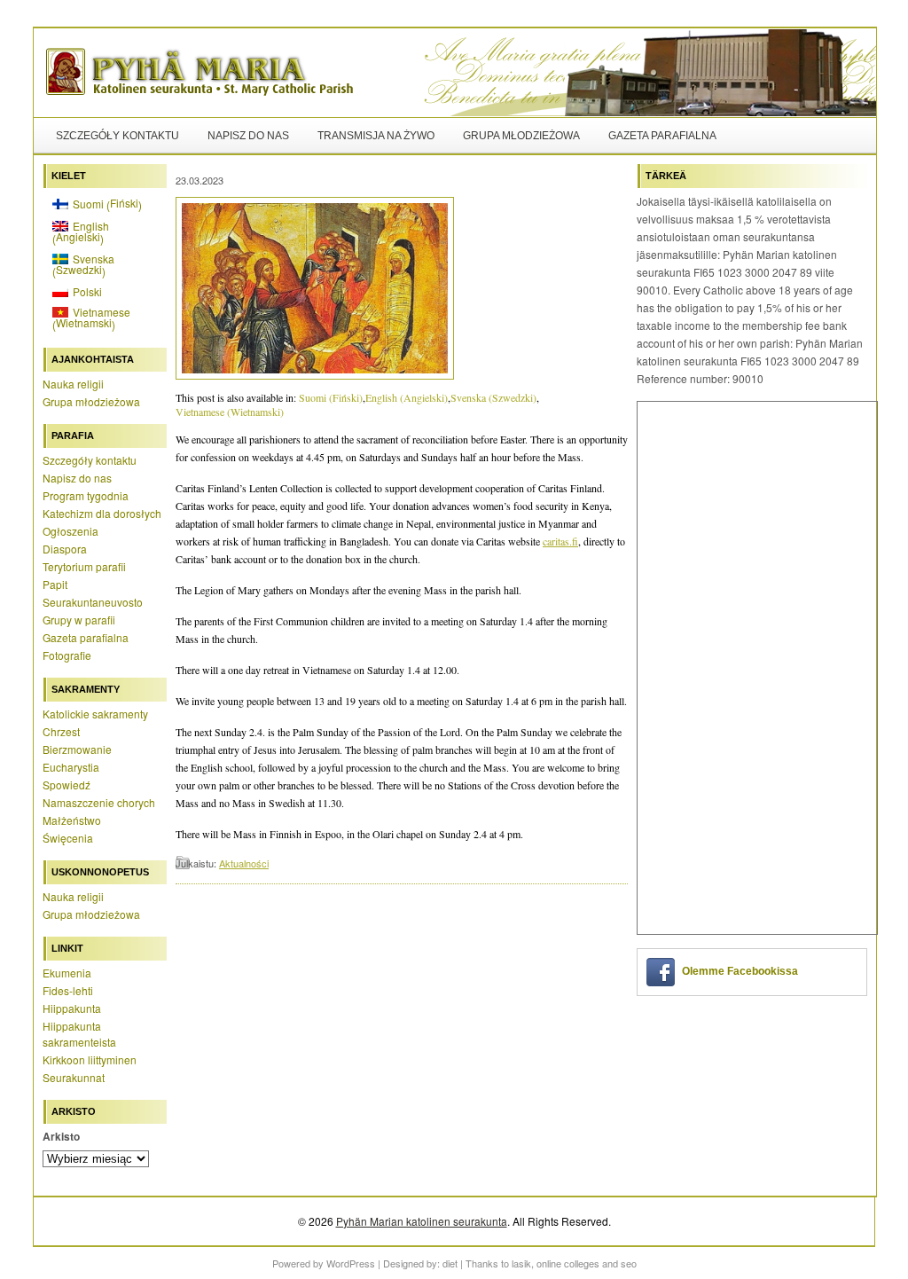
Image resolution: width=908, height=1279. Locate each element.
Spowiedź (66, 784)
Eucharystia (71, 766)
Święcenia (68, 837)
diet (450, 1263)
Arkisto (61, 1136)
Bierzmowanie (77, 749)
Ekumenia (67, 972)
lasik (521, 1263)
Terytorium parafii (84, 566)
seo (629, 1263)
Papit (55, 584)
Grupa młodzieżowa (521, 135)
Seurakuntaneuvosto (93, 601)
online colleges (567, 1263)
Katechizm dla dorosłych (102, 513)
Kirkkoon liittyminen (90, 1059)
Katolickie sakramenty (95, 713)
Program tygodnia (86, 495)
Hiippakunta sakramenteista (79, 1033)
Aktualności (244, 863)
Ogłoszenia (70, 530)
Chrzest (61, 731)
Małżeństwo (72, 820)
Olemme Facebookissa (740, 971)
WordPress (350, 1263)
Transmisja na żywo (375, 135)
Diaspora (65, 548)
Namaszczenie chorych (99, 802)
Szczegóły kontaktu (117, 135)
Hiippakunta (72, 1008)
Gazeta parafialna (662, 135)
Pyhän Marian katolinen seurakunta (421, 1220)
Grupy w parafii (79, 619)
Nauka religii (73, 383)
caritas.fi (560, 541)
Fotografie (67, 655)
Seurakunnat (74, 1077)
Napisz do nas (248, 135)
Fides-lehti (68, 990)
